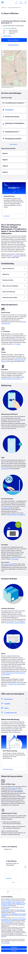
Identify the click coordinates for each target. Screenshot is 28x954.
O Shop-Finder (16, 256)
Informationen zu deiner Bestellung (15, 622)
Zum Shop (8, 878)
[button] (15, 70)
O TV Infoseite (16, 344)
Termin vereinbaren (13, 40)
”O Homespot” (14, 559)
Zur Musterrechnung (8, 769)
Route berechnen (13, 45)
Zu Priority (6, 216)
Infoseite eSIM (5, 468)
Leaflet (3, 85)
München (4, 7)
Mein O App (17, 790)
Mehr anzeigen (13, 144)
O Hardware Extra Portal (14, 684)
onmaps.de (8, 85)
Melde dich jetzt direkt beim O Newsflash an (12, 377)
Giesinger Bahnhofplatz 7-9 (14, 7)
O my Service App (8, 564)
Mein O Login (11, 788)
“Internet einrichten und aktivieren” (15, 514)
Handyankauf (9, 110)
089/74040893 (7, 36)
